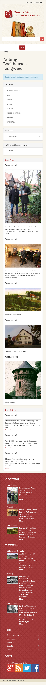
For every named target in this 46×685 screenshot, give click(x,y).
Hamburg (10, 104)
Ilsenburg (10, 108)
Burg (8, 95)
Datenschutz (12, 642)
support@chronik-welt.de (17, 663)
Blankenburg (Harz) (13, 90)
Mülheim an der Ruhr (14, 113)
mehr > (8, 430)
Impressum (11, 639)
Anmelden (39, 2)
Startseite (28, 2)
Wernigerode (11, 122)
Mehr (21, 499)
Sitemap (10, 650)
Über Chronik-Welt (14, 635)
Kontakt (10, 646)
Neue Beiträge (10, 410)
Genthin (9, 99)
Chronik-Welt (27, 14)
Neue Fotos (9, 160)
